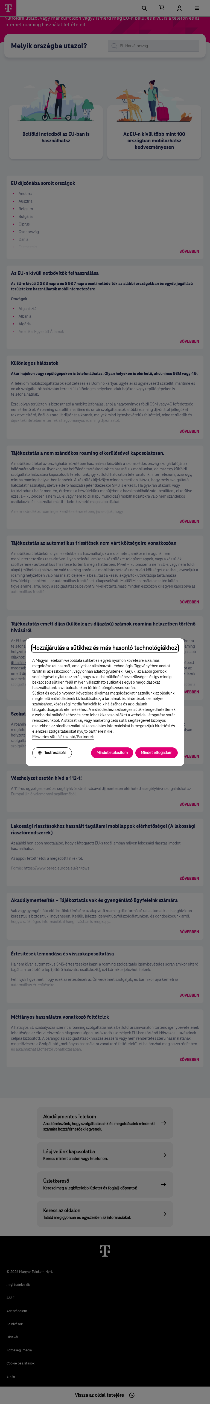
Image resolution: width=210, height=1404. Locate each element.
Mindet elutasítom (112, 753)
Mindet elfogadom (156, 753)
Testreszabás (55, 753)
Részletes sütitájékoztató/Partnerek (63, 737)
